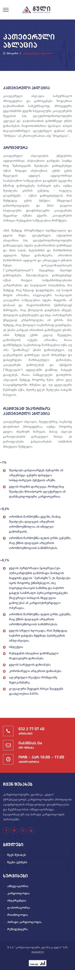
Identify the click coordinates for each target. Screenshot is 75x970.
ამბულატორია (17, 886)
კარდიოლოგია (18, 893)
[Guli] (37, 9)
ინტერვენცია (16, 900)
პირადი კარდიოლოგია (24, 922)
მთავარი (12, 53)
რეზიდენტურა (17, 929)
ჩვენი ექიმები (17, 862)
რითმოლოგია (17, 915)
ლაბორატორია (18, 907)
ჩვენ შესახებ (16, 855)
